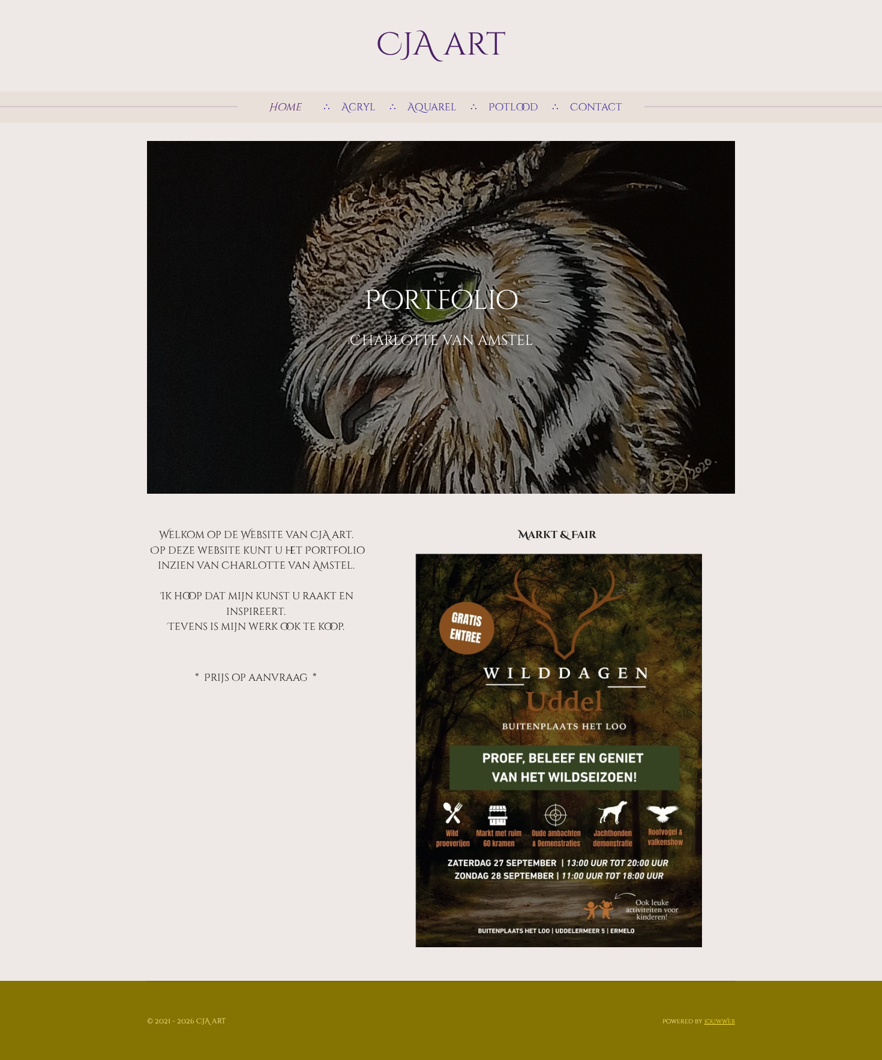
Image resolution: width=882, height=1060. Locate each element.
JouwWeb (719, 1021)
